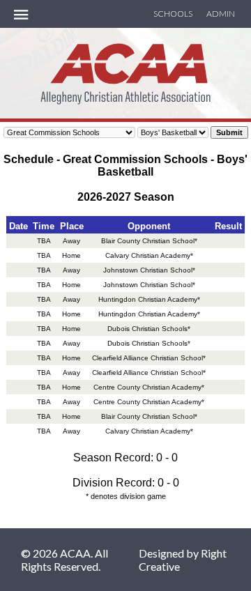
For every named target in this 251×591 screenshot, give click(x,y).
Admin (220, 14)
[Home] (125, 96)
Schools (172, 14)
